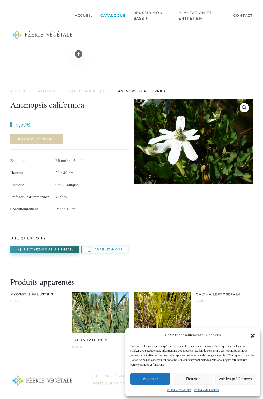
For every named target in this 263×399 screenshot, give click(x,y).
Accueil (84, 15)
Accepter (150, 379)
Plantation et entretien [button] (195, 15)
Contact (243, 15)
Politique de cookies (179, 390)
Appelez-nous (109, 249)
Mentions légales (111, 376)
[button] (252, 335)
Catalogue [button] (113, 15)
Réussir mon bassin (148, 15)
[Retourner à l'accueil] (42, 34)
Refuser (193, 379)
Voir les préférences (235, 379)
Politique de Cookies (206, 390)
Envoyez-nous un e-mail (48, 249)
